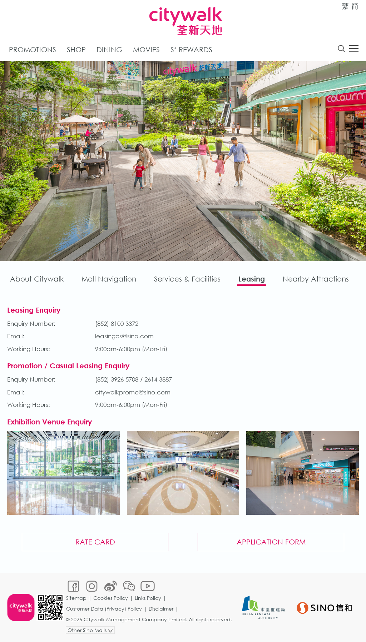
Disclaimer (161, 608)
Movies (146, 49)
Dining (109, 49)
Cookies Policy (110, 597)
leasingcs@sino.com (124, 336)
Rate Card (95, 542)
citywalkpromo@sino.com (132, 392)
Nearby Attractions (316, 279)
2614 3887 (158, 379)
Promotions (32, 49)
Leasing (251, 279)
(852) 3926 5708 (116, 379)
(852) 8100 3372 (116, 323)
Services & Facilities (187, 279)
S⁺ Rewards (191, 49)
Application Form (271, 542)
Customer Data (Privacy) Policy (104, 608)
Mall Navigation (108, 279)
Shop (76, 49)
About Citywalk (37, 279)
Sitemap (76, 597)
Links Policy (148, 597)
